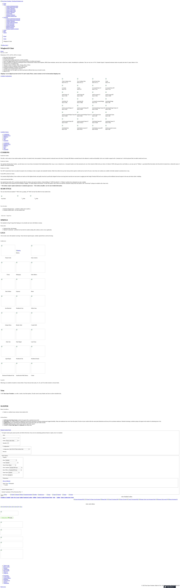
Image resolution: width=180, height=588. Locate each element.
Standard (12, 483)
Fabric (4, 440)
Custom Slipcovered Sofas (12, 7)
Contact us (5, 573)
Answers (5, 581)
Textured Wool (48, 497)
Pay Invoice (6, 575)
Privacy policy (6, 566)
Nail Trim (5, 475)
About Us (5, 571)
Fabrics (5, 32)
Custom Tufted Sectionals (12, 22)
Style (4, 438)
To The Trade (6, 576)
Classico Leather (41, 497)
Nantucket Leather (27, 497)
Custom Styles (6, 580)
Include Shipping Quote (7, 489)
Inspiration (5, 579)
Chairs (4, 30)
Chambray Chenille (5, 497)
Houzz (2, 51)
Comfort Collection (10, 8)
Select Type (5, 483)
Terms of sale (6, 565)
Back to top (3, 586)
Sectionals (5, 17)
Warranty (5, 568)
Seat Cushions (6, 467)
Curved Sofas (9, 13)
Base (4, 460)
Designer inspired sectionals (12, 28)
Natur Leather (64, 497)
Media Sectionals (10, 27)
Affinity (34, 497)
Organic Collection (10, 12)
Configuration (6, 449)
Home (4, 3)
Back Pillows (6, 470)
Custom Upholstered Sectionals (13, 18)
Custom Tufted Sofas (11, 9)
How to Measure (6, 481)
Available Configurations (6, 76)
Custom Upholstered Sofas (12, 6)
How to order (6, 570)
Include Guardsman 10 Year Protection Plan (11, 492)
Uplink (21, 497)
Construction (6, 569)
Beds (4, 31)
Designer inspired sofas (11, 16)
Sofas (4, 4)
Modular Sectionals (10, 26)
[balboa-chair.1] (4, 45)
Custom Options (7, 578)
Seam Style (5, 472)
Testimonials (6, 583)
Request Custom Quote (6, 430)
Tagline (58, 497)
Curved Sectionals (10, 25)
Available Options (5, 132)
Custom (6, 485)
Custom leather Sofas (11, 11)
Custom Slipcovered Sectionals (13, 20)
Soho (54, 497)
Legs (4, 462)
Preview (4, 451)
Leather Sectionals (10, 23)
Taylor (12, 497)
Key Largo (16, 497)
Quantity (5, 443)
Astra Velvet (71, 497)
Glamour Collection (10, 15)
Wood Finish (6, 465)
